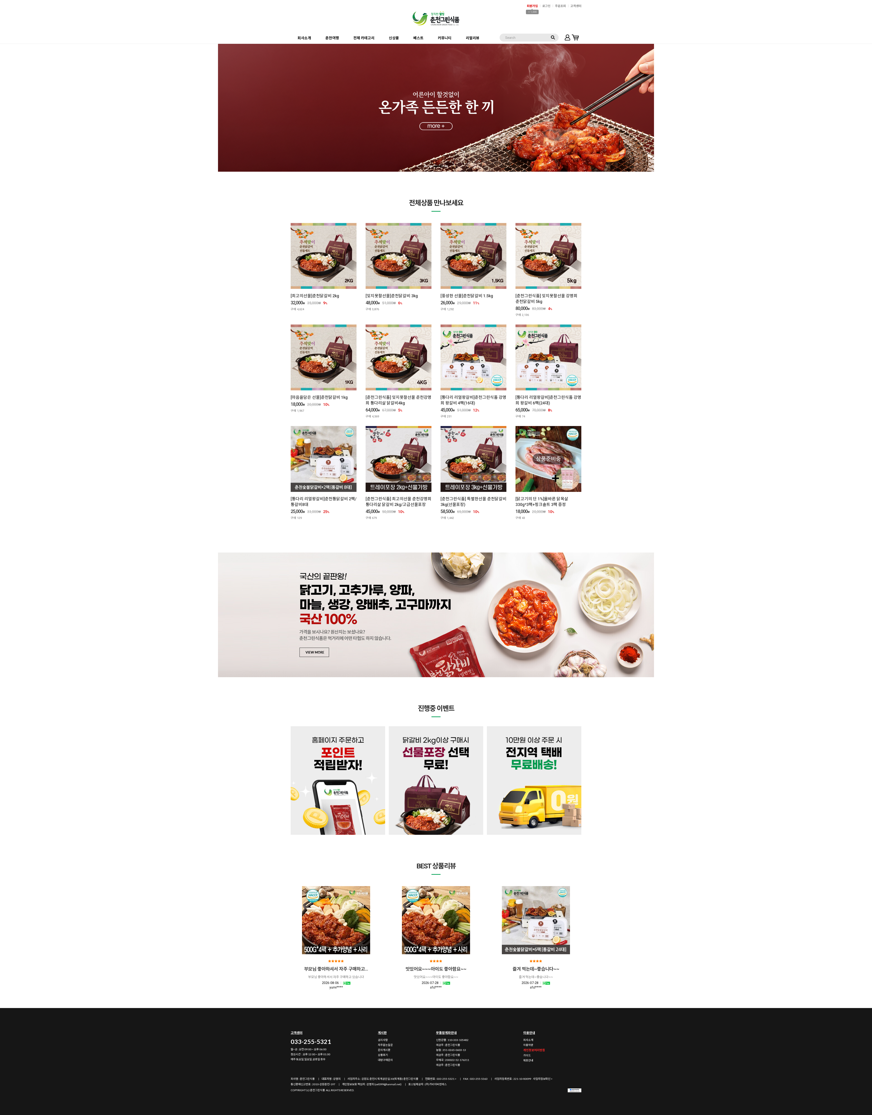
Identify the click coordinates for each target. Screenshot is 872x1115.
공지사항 (383, 1040)
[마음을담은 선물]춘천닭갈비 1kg (319, 397)
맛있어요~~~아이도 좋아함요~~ (436, 969)
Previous (10, 108)
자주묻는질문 (385, 1045)
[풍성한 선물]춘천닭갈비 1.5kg (467, 295)
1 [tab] (426, 166)
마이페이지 (567, 37)
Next (861, 108)
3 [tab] (436, 166)
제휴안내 (528, 1060)
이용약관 (528, 1045)
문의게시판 (384, 1050)
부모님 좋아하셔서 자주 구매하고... (336, 969)
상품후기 (383, 1055)
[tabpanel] (436, 108)
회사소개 (528, 1040)
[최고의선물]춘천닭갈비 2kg (315, 295)
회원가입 (532, 6)
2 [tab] (431, 166)
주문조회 (560, 6)
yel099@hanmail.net (388, 1084)
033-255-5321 (311, 1041)
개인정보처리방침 (534, 1050)
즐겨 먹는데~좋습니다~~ (536, 969)
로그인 (546, 6)
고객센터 (575, 6)
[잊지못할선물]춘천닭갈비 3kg (392, 295)
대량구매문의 (385, 1060)
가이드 (527, 1055)
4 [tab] (443, 166)
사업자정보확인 (541, 1078)
